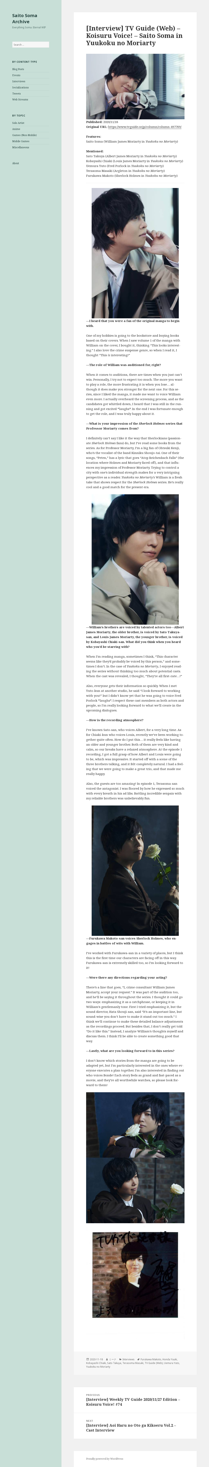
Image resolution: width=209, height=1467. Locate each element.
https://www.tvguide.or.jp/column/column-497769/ (144, 127)
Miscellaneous (20, 147)
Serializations (20, 87)
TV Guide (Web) (154, 1363)
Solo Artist (18, 123)
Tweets (16, 93)
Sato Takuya (114, 1363)
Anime (16, 129)
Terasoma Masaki (132, 1363)
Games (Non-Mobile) (24, 135)
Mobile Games (20, 141)
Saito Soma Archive (24, 18)
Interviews (18, 81)
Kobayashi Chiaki (96, 1363)
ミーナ (112, 1359)
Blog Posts (18, 69)
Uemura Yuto (171, 1363)
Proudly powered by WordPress (104, 1458)
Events (16, 75)
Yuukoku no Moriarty (98, 1366)
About (15, 163)
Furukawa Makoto (151, 1359)
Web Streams (20, 99)
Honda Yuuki (169, 1359)
